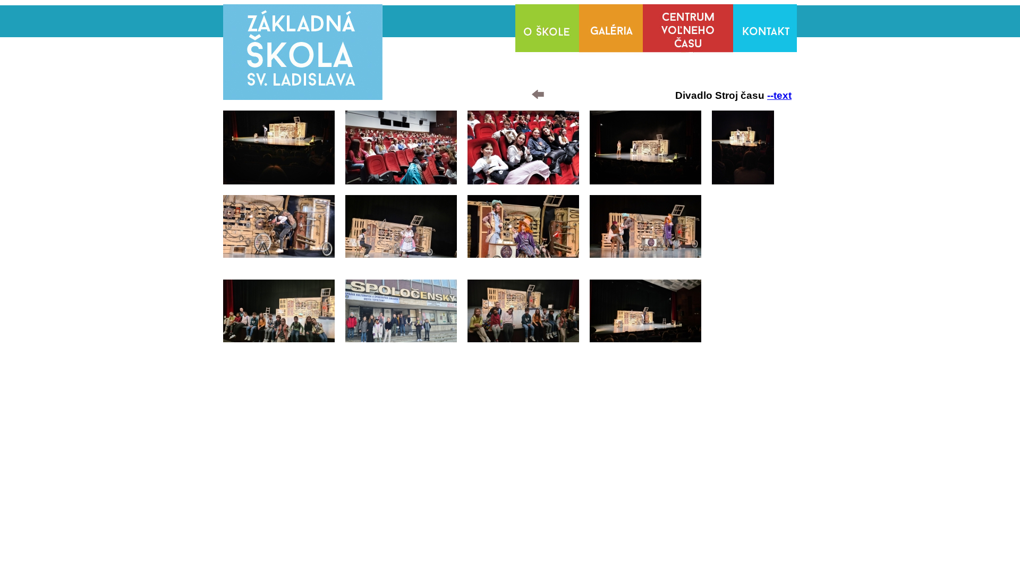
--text (779, 95)
